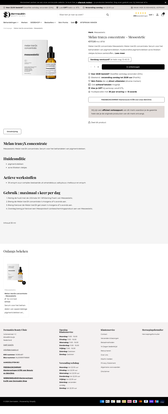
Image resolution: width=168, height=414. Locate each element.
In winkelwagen (133, 67)
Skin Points (63, 22)
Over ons (104, 355)
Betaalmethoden (107, 342)
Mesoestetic (99, 32)
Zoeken (107, 15)
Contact (104, 334)
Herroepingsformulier (151, 334)
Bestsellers (49, 22)
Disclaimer (105, 371)
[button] (98, 67)
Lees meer (120, 53)
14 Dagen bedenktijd (109, 346)
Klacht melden (106, 359)
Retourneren (106, 351)
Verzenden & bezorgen (110, 338)
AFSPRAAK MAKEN (88, 22)
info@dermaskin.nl (10, 350)
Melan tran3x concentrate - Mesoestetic (16, 295)
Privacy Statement (108, 363)
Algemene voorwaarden (110, 367)
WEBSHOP (35, 22)
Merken (24, 22)
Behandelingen (10, 22)
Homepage (7, 28)
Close (165, 2)
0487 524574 (8, 345)
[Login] (157, 14)
